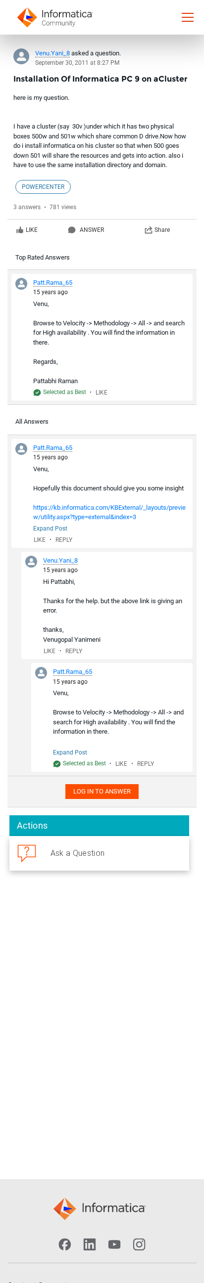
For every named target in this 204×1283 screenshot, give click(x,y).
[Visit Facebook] (64, 1244)
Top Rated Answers (42, 257)
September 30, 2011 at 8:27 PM (77, 62)
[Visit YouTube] (114, 1244)
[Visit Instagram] (139, 1244)
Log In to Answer (102, 791)
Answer (92, 229)
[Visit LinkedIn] (89, 1244)
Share (162, 229)
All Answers (32, 421)
